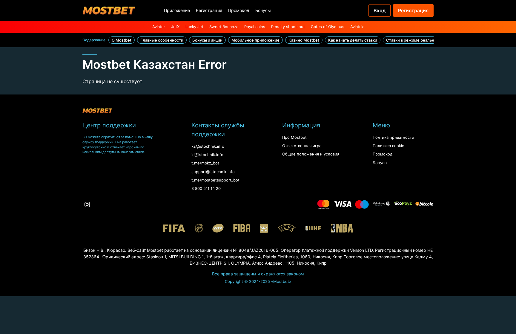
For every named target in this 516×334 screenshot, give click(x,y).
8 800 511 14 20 (206, 188)
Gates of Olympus (327, 27)
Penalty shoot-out (288, 27)
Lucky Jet (194, 27)
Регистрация (209, 10)
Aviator (158, 27)
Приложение (177, 10)
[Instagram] (87, 204)
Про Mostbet (294, 137)
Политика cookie (388, 146)
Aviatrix (357, 27)
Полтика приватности (393, 137)
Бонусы (263, 10)
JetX (175, 27)
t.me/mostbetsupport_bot (215, 180)
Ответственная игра (301, 146)
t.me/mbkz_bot (205, 163)
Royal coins (254, 27)
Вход (380, 10)
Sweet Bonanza (223, 27)
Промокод (238, 10)
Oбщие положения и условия (310, 154)
